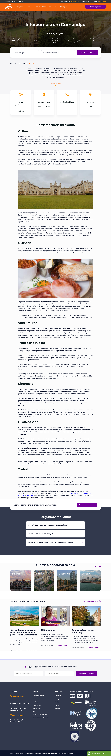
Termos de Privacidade (66, 753)
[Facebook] (12, 1)
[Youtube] (17, 1)
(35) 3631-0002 (69, 1)
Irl (72, 493)
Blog (56, 7)
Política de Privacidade (40, 715)
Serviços (35, 702)
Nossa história (37, 705)
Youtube (57, 702)
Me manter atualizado (86, 674)
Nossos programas (38, 696)
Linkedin (57, 708)
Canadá (85, 493)
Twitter (57, 705)
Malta (79, 493)
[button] (95, 566)
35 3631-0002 (102, 1)
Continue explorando (91, 601)
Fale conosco (37, 708)
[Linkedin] (22, 1)
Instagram (58, 699)
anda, (75, 493)
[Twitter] (20, 1)
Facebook (58, 696)
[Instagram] (14, 1)
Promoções (63, 7)
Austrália (30, 496)
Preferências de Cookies (40, 718)
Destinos (35, 699)
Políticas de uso (52, 753)
